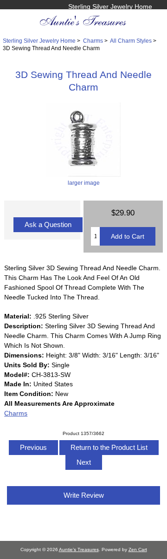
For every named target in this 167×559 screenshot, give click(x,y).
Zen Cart (137, 549)
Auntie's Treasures (79, 549)
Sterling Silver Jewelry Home (110, 6)
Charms (93, 41)
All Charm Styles (131, 41)
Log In (143, 16)
